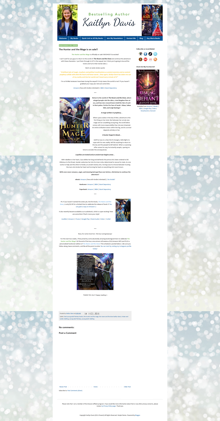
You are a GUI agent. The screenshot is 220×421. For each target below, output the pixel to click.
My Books (74, 38)
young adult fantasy (75, 319)
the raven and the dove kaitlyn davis (110, 316)
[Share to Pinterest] (98, 313)
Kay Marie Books (153, 38)
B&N (102, 88)
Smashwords (145, 111)
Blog (141, 38)
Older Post (127, 387)
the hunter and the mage (91, 316)
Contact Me (131, 38)
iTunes (78, 219)
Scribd (108, 219)
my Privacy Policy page (108, 406)
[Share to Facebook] (96, 313)
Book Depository (111, 88)
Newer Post (63, 387)
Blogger (137, 415)
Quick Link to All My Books (92, 38)
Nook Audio (95, 219)
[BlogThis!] (92, 313)
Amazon (76, 88)
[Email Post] (85, 313)
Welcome (63, 38)
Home (96, 387)
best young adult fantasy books (73, 316)
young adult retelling (88, 319)
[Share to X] (94, 313)
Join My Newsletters (115, 38)
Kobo (102, 219)
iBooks (155, 106)
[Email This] (89, 313)
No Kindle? (111, 179)
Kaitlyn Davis (70, 313)
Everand (152, 111)
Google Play (85, 219)
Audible (64, 219)
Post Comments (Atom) (74, 391)
